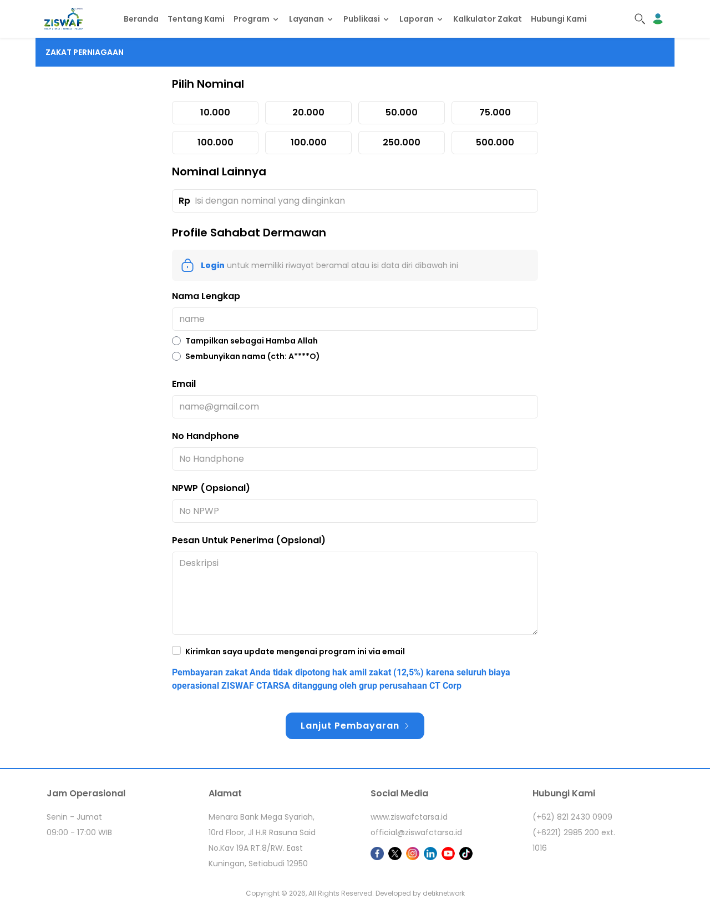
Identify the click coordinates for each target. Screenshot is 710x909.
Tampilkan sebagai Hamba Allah (251, 340)
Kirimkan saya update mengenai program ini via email (295, 651)
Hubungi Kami (559, 18)
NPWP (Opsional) (211, 488)
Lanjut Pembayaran (350, 725)
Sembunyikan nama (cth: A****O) (252, 356)
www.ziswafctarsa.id (409, 816)
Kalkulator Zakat (487, 18)
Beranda (141, 18)
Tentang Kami (196, 18)
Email (184, 383)
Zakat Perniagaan (84, 52)
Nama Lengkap (206, 296)
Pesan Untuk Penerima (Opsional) (249, 540)
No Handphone (205, 436)
